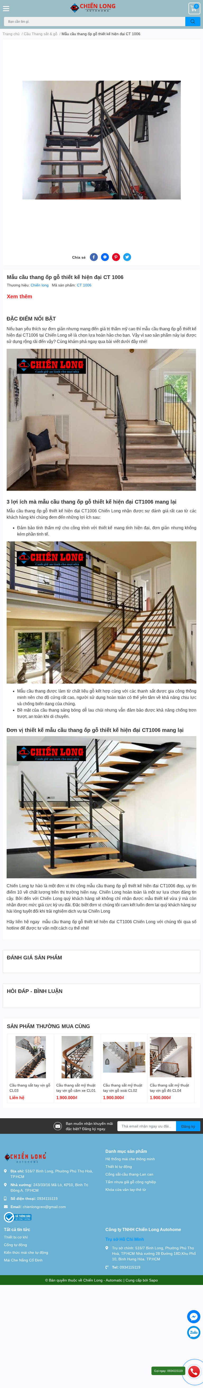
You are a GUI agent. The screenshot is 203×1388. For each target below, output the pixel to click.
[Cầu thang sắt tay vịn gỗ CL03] (31, 1057)
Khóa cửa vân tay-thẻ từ (125, 1189)
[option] (101, 140)
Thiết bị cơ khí (16, 1237)
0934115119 (47, 1198)
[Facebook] (193, 1316)
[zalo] (193, 1332)
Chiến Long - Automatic (102, 1280)
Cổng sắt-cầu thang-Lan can (129, 1174)
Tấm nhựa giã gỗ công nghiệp (130, 1182)
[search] (192, 21)
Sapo (153, 1280)
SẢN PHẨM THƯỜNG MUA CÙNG (48, 1026)
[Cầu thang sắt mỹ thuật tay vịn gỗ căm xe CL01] (77, 1057)
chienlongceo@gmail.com (44, 1206)
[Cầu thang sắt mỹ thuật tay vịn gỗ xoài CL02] (124, 1057)
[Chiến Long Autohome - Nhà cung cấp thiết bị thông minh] (101, 8)
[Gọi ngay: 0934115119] (194, 1371)
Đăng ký (188, 1126)
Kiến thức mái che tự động (26, 1252)
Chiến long (40, 285)
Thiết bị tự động (118, 1166)
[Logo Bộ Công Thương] (17, 1217)
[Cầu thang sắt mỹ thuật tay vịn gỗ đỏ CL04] (171, 1057)
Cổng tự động (15, 1244)
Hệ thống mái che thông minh (130, 1159)
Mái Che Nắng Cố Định (23, 1260)
